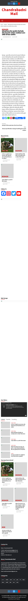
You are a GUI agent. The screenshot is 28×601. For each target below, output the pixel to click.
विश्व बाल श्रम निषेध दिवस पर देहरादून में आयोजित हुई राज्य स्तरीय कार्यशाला (14, 128)
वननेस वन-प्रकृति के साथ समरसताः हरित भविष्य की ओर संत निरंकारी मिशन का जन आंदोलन (18, 426)
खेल (14, 579)
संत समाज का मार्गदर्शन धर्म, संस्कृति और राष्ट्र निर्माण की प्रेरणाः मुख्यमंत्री (7, 532)
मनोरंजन (3, 582)
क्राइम (11, 579)
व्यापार (14, 582)
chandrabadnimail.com (7, 36)
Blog (3, 579)
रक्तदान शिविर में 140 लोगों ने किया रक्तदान (18, 440)
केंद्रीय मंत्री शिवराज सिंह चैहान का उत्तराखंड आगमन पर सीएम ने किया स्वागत (20, 155)
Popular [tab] (8, 419)
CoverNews (10, 599)
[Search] (25, 20)
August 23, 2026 (5, 161)
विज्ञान (10, 582)
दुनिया (17, 579)
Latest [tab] (3, 419)
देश (20, 579)
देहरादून (7, 29)
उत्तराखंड (3, 29)
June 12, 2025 (14, 36)
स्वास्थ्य (17, 582)
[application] (14, 409)
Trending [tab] (14, 419)
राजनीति (7, 582)
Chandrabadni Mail (14, 11)
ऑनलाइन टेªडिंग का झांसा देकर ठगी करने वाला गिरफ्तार (12, 124)
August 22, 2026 (5, 535)
